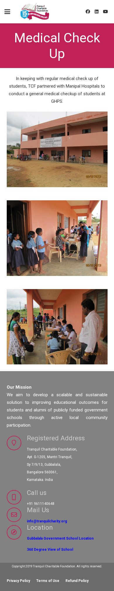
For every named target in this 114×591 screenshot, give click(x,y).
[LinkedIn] (96, 11)
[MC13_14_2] (57, 238)
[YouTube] (105, 11)
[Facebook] (87, 11)
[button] (7, 12)
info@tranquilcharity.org (47, 521)
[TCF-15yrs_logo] (35, 11)
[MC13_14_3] (57, 149)
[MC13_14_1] (57, 327)
